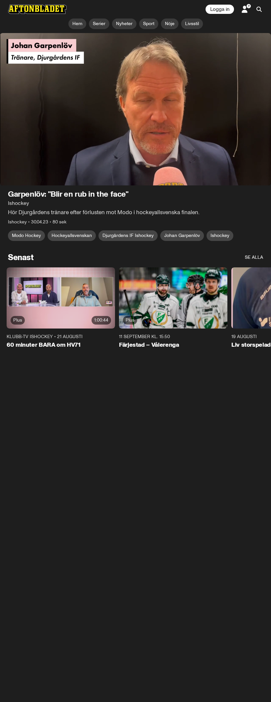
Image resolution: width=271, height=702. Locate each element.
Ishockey (220, 235)
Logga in (219, 9)
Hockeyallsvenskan (72, 235)
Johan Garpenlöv (182, 235)
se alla (254, 257)
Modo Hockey (26, 235)
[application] (135, 109)
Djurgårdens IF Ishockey (128, 235)
